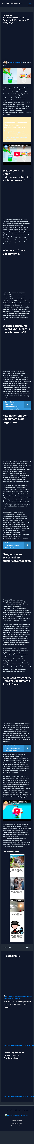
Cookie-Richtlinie (17, 1120)
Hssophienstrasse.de (12, 3)
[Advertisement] (17, 43)
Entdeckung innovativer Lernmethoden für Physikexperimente (14, 1055)
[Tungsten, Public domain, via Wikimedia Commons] (17, 1115)
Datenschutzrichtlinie (17, 1126)
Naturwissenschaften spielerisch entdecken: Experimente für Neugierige (17, 1004)
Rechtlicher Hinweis (17, 1123)
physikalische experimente (13, 1045)
